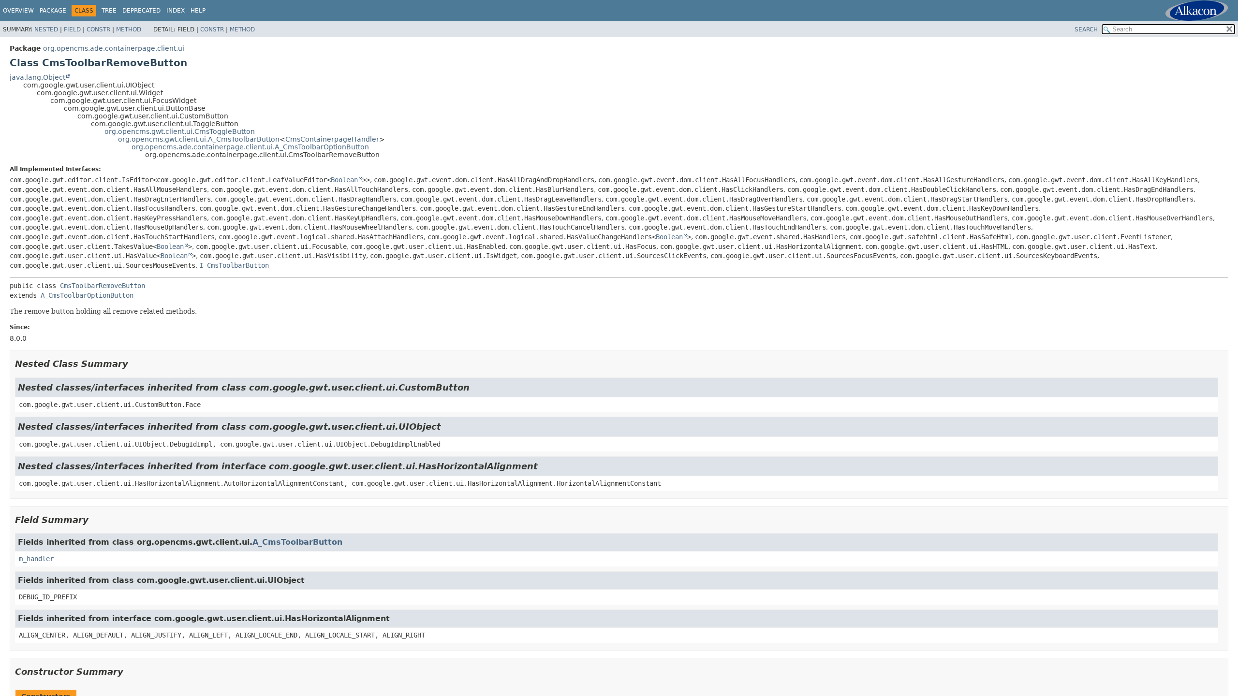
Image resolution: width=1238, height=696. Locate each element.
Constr (98, 29)
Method (128, 29)
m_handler (36, 559)
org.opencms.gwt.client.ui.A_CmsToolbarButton (199, 139)
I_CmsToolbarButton (234, 265)
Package (53, 10)
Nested (46, 29)
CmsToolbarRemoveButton (102, 286)
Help (198, 10)
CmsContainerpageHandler (332, 139)
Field (72, 29)
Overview (18, 10)
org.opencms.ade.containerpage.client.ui (113, 48)
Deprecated (141, 10)
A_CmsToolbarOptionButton (87, 295)
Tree (109, 10)
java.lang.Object (37, 77)
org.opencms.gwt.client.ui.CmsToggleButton (179, 131)
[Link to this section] (135, 364)
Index (175, 10)
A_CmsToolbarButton (297, 542)
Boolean (344, 180)
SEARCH (1086, 29)
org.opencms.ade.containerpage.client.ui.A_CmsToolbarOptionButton (250, 147)
